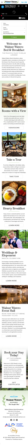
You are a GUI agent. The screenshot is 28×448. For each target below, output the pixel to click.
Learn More (14, 225)
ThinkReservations (17, 439)
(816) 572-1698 (14, 415)
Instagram (14, 420)
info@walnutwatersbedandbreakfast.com (14, 417)
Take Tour (14, 176)
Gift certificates (14, 383)
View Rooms (14, 128)
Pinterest (17, 420)
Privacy (18, 435)
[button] (14, 24)
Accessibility (11, 435)
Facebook (11, 420)
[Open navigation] (2, 2)
